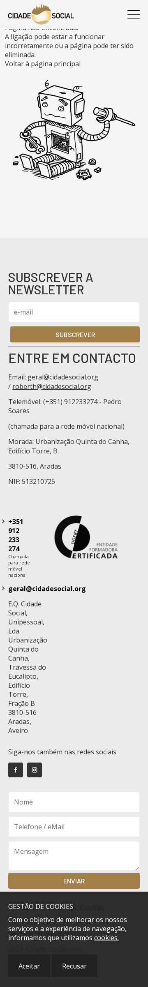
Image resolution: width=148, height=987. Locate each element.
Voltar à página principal (43, 63)
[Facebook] (15, 770)
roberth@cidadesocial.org (51, 386)
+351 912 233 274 (15, 535)
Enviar (74, 881)
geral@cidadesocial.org (63, 376)
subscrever (75, 334)
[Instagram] (34, 770)
